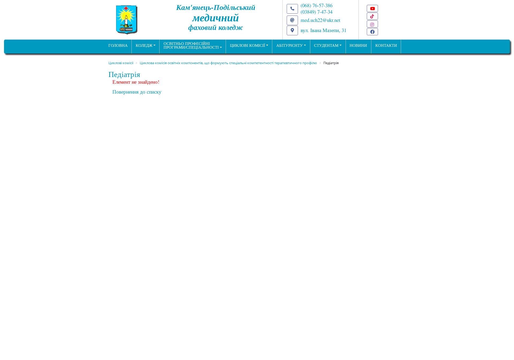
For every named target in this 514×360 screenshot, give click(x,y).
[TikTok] (372, 16)
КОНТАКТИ (386, 45)
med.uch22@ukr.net (320, 20)
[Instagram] (372, 24)
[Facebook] (372, 31)
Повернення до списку (136, 91)
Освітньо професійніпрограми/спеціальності (191, 45)
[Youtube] (372, 8)
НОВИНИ (358, 45)
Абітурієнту (289, 45)
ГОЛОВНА (118, 45)
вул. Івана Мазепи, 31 (323, 30)
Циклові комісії (247, 45)
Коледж (144, 45)
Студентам (326, 45)
